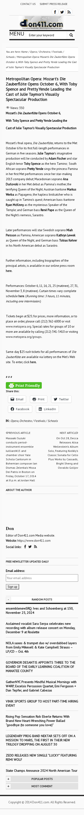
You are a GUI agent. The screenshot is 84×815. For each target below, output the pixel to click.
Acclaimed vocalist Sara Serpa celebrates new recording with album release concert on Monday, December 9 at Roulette (40, 627)
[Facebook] (55, 11)
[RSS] (69, 11)
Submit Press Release (53, 4)
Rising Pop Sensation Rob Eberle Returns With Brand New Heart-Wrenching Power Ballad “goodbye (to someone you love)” (38, 720)
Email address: (15, 571)
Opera (14, 421)
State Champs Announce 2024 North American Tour (41, 770)
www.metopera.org (18, 327)
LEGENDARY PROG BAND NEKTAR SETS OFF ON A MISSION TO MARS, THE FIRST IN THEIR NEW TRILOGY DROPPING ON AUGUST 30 (40, 740)
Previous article (18, 433)
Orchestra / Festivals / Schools (38, 421)
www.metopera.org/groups (24, 337)
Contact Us (27, 4)
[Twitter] (62, 11)
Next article (68, 433)
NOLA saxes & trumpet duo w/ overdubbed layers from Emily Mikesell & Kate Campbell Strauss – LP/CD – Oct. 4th (41, 647)
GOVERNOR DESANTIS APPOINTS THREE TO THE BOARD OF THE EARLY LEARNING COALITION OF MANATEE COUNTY (40, 666)
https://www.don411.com (34, 541)
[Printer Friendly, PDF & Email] (24, 385)
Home (24, 51)
